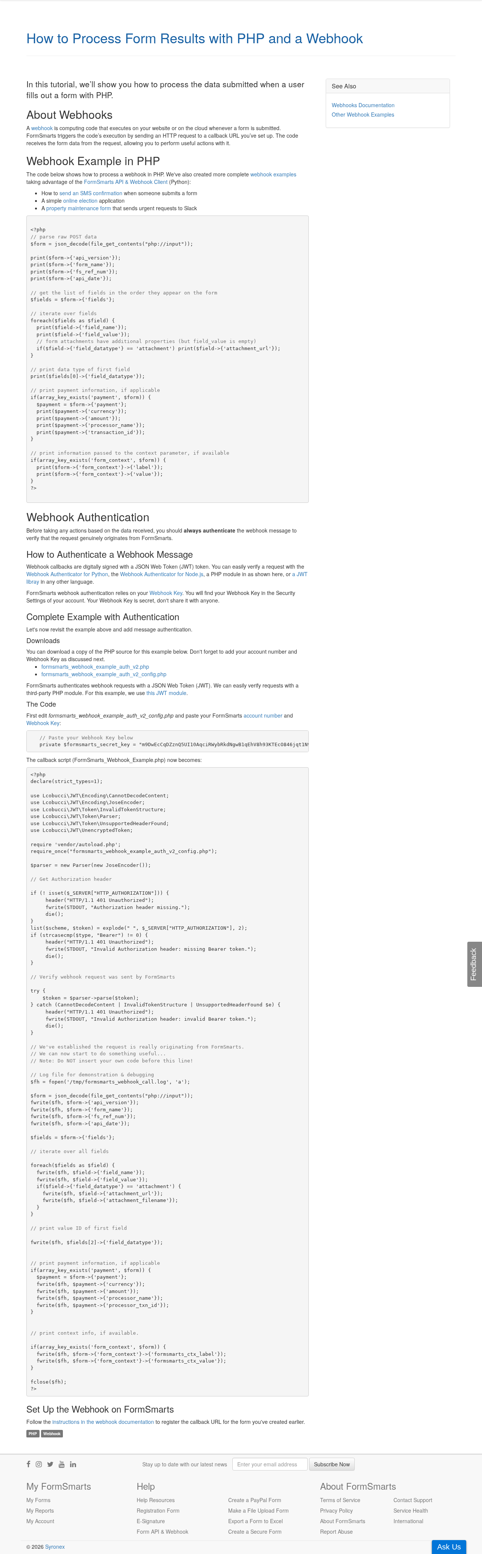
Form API (148, 1531)
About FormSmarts (342, 1521)
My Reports (40, 1510)
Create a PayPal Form (254, 1500)
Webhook (52, 1433)
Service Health (411, 1510)
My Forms (38, 1500)
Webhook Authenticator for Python (67, 574)
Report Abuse (336, 1531)
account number (263, 715)
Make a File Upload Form (258, 1510)
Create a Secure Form (255, 1531)
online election (80, 200)
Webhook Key (165, 592)
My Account (40, 1521)
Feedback (473, 964)
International (408, 1521)
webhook (42, 128)
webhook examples (273, 174)
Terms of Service (340, 1500)
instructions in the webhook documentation (103, 1421)
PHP (33, 1433)
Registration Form (158, 1510)
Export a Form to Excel (255, 1521)
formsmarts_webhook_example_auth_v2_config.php (103, 674)
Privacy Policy (336, 1510)
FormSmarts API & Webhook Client (126, 181)
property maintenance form (78, 208)
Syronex (55, 1546)
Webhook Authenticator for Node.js (161, 574)
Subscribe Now (332, 1464)
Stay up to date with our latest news (184, 1464)
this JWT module (166, 693)
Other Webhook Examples (363, 114)
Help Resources (156, 1500)
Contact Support (413, 1500)
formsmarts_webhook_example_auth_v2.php (95, 666)
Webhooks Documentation (363, 105)
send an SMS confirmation (90, 193)
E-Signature (151, 1521)
